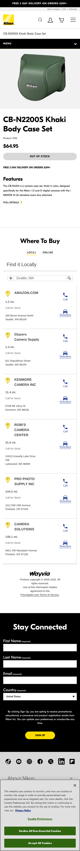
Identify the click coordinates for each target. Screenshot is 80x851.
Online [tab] (48, 252)
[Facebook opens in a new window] (40, 761)
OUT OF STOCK (40, 156)
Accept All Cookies (40, 843)
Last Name (17, 657)
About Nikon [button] (21, 778)
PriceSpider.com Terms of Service (39, 594)
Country (14, 690)
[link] (65, 312)
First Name (17, 641)
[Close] (75, 785)
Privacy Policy (23, 810)
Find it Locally (22, 264)
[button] (6, 3)
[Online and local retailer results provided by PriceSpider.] (40, 572)
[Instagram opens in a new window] (29, 761)
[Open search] (40, 19)
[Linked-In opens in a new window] (61, 761)
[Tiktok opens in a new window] (8, 761)
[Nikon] (9, 19)
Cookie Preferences (40, 818)
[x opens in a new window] (51, 761)
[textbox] (40, 278)
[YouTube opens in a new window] (19, 761)
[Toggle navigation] (73, 19)
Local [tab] (31, 252)
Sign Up (45, 735)
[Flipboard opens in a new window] (72, 761)
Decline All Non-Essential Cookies (40, 831)
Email (12, 673)
